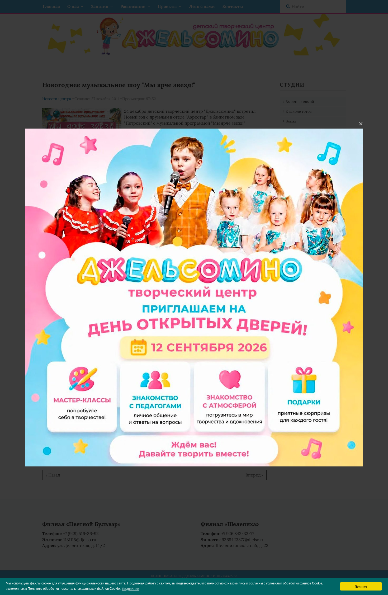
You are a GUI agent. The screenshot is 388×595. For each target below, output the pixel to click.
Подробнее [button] (130, 589)
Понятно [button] (361, 586)
